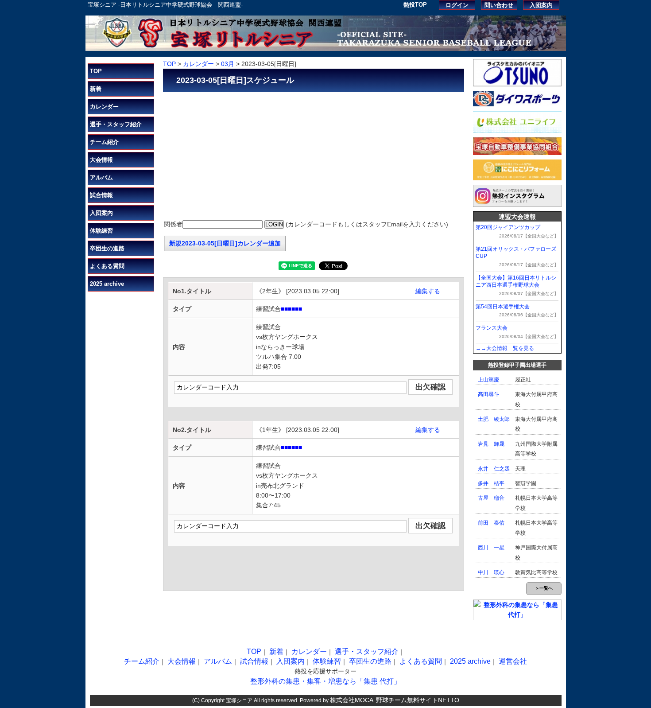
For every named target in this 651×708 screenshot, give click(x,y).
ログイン (457, 5)
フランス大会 (492, 328)
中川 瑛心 (491, 572)
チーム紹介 (104, 142)
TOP (96, 71)
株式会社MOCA (351, 700)
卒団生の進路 (107, 248)
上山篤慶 (488, 380)
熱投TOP (415, 4)
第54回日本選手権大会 (503, 306)
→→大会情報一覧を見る (505, 348)
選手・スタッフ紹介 (116, 124)
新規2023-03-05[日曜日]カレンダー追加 (225, 243)
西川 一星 (491, 548)
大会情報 (101, 159)
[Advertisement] (313, 156)
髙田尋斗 (488, 394)
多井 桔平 (491, 483)
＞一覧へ (544, 588)
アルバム (101, 177)
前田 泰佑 (491, 523)
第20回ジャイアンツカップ (508, 227)
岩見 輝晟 (491, 444)
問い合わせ (498, 5)
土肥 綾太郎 (494, 419)
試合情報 (101, 195)
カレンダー (104, 106)
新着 (95, 89)
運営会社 (513, 661)
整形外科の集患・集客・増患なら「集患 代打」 (325, 681)
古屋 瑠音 (491, 498)
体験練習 (101, 230)
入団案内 (541, 5)
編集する (427, 291)
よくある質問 (107, 266)
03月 (227, 63)
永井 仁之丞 (494, 469)
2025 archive (107, 283)
